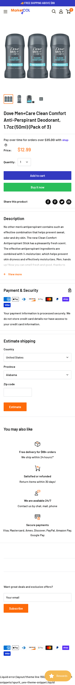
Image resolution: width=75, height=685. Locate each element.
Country (9, 349)
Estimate (15, 407)
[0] (68, 11)
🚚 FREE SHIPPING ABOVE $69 (38, 3)
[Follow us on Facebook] (6, 629)
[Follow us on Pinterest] (26, 629)
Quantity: (9, 162)
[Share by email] (68, 201)
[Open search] (54, 11)
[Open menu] (5, 11)
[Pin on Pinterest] (55, 201)
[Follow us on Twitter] (13, 629)
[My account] (61, 11)
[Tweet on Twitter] (61, 201)
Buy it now (37, 187)
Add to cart (37, 175)
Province (9, 366)
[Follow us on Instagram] (20, 629)
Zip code (9, 384)
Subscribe (16, 608)
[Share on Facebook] (48, 201)
